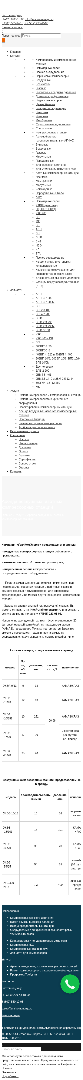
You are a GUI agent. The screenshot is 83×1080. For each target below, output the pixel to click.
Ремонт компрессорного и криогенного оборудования (44, 970)
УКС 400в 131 (44, 338)
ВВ (38, 225)
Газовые (41, 88)
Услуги (19, 515)
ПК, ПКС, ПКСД (46, 209)
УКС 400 (41, 213)
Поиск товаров (11, 35)
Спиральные (44, 128)
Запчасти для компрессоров (28, 952)
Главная (7, 515)
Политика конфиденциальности (22, 1027)
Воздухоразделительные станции (32, 925)
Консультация (11, 1015)
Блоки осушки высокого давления (32, 921)
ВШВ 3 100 (43, 330)
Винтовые (42, 112)
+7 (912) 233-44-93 (36, 23)
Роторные (42, 116)
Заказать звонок (12, 27)
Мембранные (44, 120)
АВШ (39, 229)
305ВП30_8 (43, 350)
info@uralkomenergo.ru (39, 19)
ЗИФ (39, 241)
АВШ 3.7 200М (45, 302)
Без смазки (43, 84)
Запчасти (16, 290)
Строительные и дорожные (53, 124)
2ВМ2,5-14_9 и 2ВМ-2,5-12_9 (54, 378)
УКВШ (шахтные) (46, 205)
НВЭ (39, 245)
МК (38, 221)
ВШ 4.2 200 (43, 314)
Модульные (43, 185)
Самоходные (44, 189)
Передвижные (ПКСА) (50, 193)
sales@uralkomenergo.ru (17, 1008)
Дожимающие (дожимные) (52, 96)
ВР (38, 217)
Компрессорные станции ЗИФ (29, 948)
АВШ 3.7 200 (44, 298)
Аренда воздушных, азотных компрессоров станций (43, 966)
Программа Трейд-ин (23, 974)
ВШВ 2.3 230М (45, 326)
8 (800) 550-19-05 (12, 1001)
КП (37, 249)
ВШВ (39, 237)
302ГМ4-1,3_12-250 (48, 382)
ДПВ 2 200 (42, 370)
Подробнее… (10, 1076)
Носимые (41, 176)
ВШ (38, 233)
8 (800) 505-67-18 (12, 23)
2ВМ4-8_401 (43, 374)
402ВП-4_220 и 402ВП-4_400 (54, 354)
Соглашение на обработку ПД (62, 1027)
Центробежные (45, 104)
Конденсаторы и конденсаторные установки (38, 940)
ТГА (38, 253)
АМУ (39, 197)
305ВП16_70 (44, 346)
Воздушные (43, 80)
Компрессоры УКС (22, 944)
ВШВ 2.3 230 (44, 322)
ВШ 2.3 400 (43, 310)
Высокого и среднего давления (56, 92)
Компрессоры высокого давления (31, 917)
